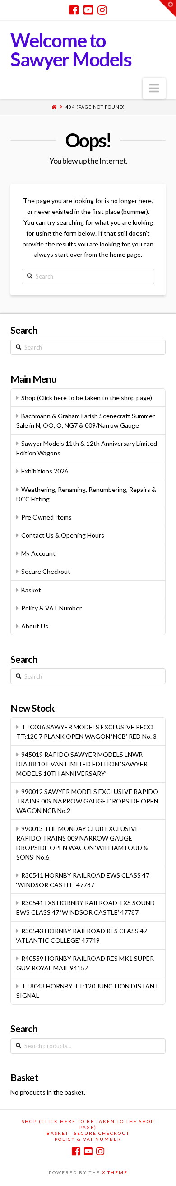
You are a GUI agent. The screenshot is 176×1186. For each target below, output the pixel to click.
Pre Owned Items (46, 517)
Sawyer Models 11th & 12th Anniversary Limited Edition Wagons (86, 448)
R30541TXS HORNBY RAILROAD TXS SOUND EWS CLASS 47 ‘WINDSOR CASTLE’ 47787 (85, 907)
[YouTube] (88, 10)
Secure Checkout (45, 571)
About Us (34, 626)
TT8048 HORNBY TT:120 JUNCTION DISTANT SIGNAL (87, 990)
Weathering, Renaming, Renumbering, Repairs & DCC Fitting (86, 494)
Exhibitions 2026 (44, 471)
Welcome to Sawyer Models (70, 50)
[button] (154, 88)
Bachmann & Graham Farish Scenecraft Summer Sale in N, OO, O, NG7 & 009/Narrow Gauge (85, 420)
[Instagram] (102, 10)
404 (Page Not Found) (95, 106)
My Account (38, 553)
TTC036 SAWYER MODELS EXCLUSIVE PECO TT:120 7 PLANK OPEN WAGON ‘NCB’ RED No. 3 (86, 731)
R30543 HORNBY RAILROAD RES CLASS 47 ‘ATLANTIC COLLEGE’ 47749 (81, 935)
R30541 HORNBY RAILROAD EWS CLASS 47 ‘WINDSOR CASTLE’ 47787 (82, 879)
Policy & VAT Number (51, 608)
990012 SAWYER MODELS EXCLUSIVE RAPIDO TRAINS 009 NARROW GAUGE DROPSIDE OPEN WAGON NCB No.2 (87, 801)
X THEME (115, 1172)
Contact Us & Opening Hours (62, 535)
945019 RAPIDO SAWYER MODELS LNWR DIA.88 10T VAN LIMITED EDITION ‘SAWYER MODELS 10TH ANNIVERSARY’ (82, 764)
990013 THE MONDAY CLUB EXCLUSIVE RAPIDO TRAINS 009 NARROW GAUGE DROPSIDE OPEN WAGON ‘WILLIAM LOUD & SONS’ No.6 (82, 843)
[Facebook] (74, 10)
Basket (31, 590)
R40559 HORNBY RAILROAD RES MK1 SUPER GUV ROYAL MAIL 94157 (85, 963)
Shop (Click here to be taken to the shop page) (86, 398)
